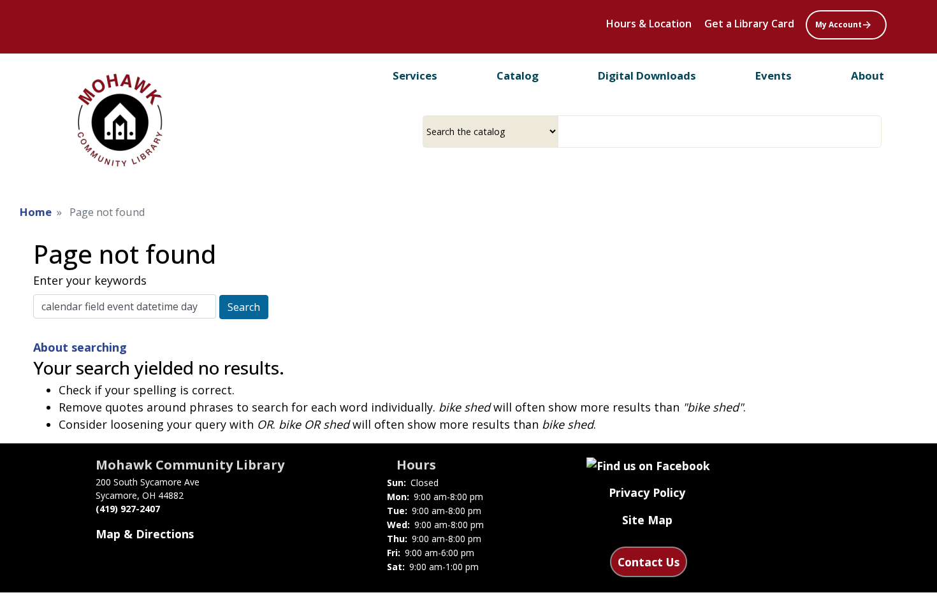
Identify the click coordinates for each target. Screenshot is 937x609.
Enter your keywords (90, 280)
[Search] (876, 131)
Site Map (647, 519)
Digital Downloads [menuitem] (647, 75)
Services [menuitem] (415, 75)
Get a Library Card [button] (749, 24)
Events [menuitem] (773, 75)
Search (244, 307)
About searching (80, 347)
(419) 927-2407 (128, 509)
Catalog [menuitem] (518, 75)
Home (36, 211)
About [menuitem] (867, 75)
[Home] (119, 120)
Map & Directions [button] (145, 533)
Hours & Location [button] (649, 24)
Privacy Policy (647, 492)
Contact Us (648, 562)
